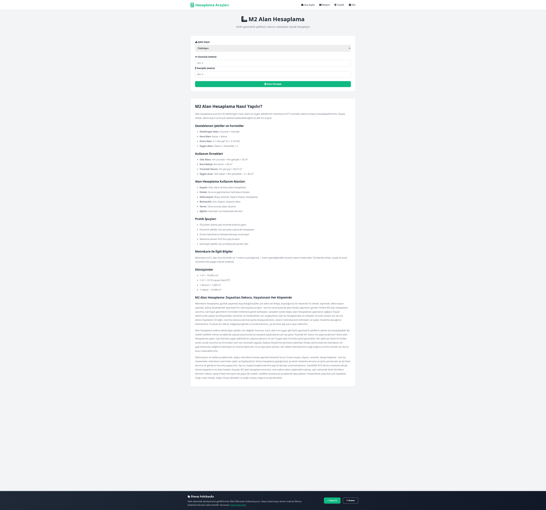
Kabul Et (333, 500)
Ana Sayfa (309, 4)
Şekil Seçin (203, 42)
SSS (353, 4)
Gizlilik (340, 4)
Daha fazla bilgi (238, 504)
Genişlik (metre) (205, 68)
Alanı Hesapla (274, 84)
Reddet (351, 500)
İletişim (325, 4)
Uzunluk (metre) (206, 56)
